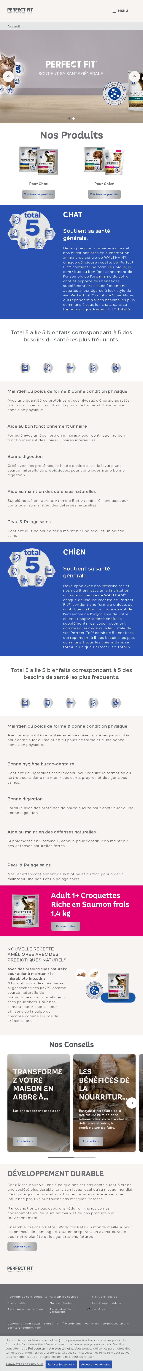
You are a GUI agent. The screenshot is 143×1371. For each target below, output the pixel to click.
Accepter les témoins (95, 1364)
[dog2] (48, 703)
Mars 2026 (33, 1323)
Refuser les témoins (61, 1364)
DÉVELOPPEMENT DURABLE (55, 1173)
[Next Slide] (131, 1103)
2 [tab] (73, 118)
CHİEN (74, 552)
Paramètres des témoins (25, 1309)
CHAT (72, 214)
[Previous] (8, 76)
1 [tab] (69, 118)
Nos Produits (71, 135)
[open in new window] (38, 160)
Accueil (13, 26)
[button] (124, 11)
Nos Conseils (71, 1045)
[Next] (134, 76)
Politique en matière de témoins (50, 1348)
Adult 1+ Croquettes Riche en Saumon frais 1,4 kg (90, 904)
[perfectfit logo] (20, 1269)
